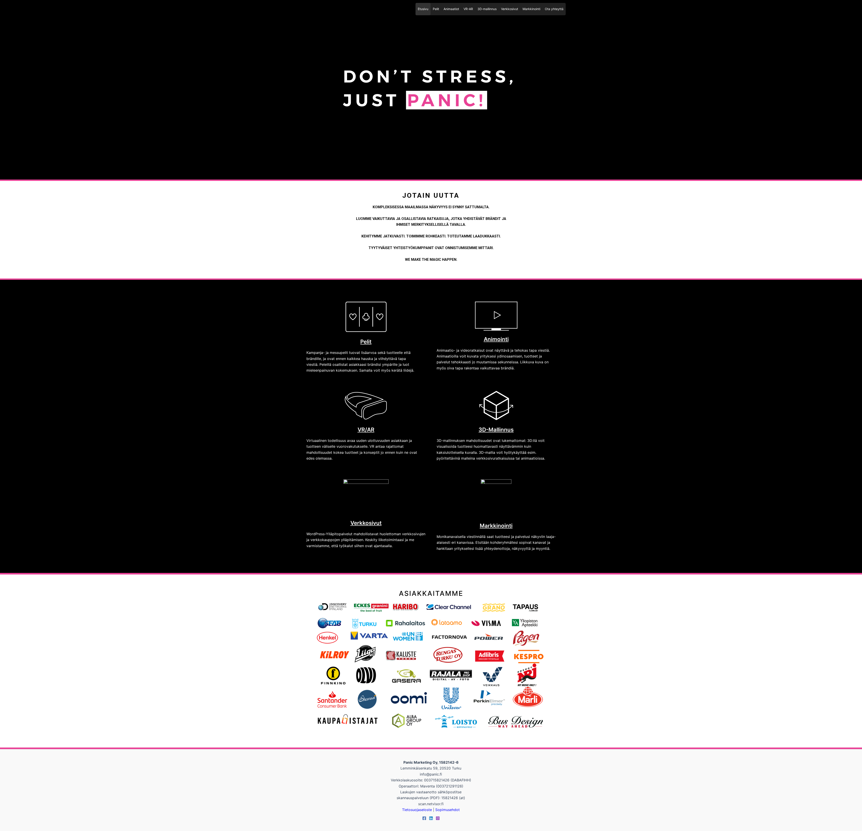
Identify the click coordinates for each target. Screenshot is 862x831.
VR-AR (468, 9)
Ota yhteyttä (554, 9)
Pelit (436, 9)
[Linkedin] (431, 818)
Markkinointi (531, 9)
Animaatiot (451, 9)
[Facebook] (424, 818)
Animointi (496, 339)
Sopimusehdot (447, 809)
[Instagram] (438, 818)
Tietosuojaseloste (417, 809)
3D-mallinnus (487, 9)
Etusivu (423, 9)
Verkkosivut (509, 9)
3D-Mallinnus (496, 429)
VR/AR (366, 429)
